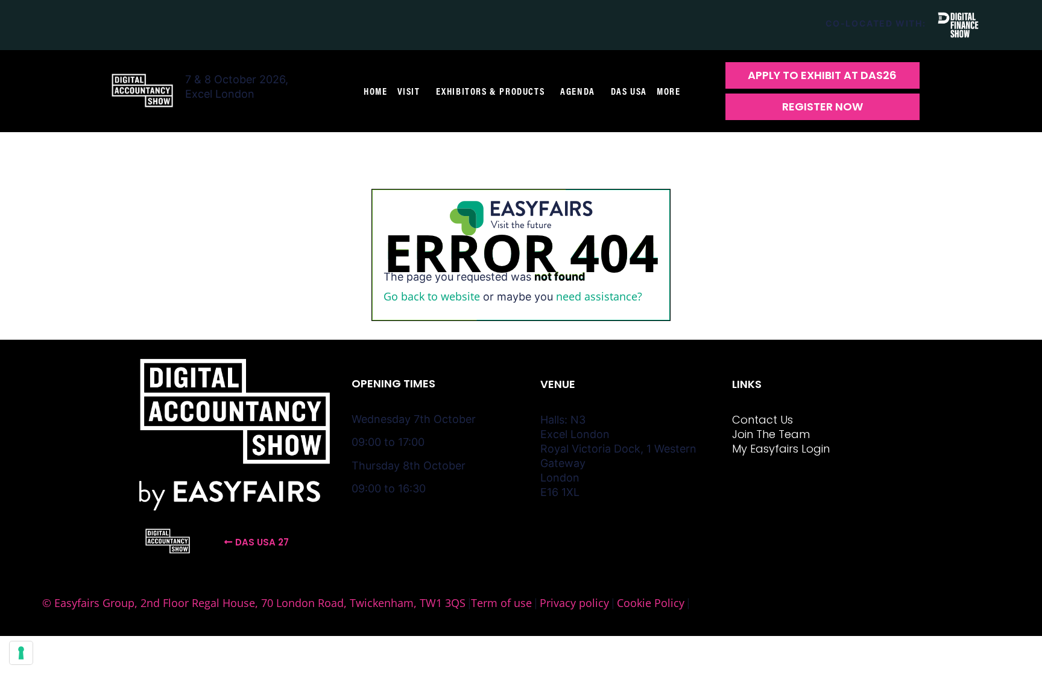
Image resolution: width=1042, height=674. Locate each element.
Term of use (501, 603)
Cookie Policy (650, 603)
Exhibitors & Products (490, 91)
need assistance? (599, 296)
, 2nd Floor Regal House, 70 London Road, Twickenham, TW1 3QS (300, 603)
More (668, 91)
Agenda (577, 91)
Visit (408, 91)
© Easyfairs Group (88, 603)
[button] (822, 75)
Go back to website (432, 296)
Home (375, 91)
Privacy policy (574, 603)
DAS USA (629, 91)
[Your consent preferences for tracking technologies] (21, 652)
